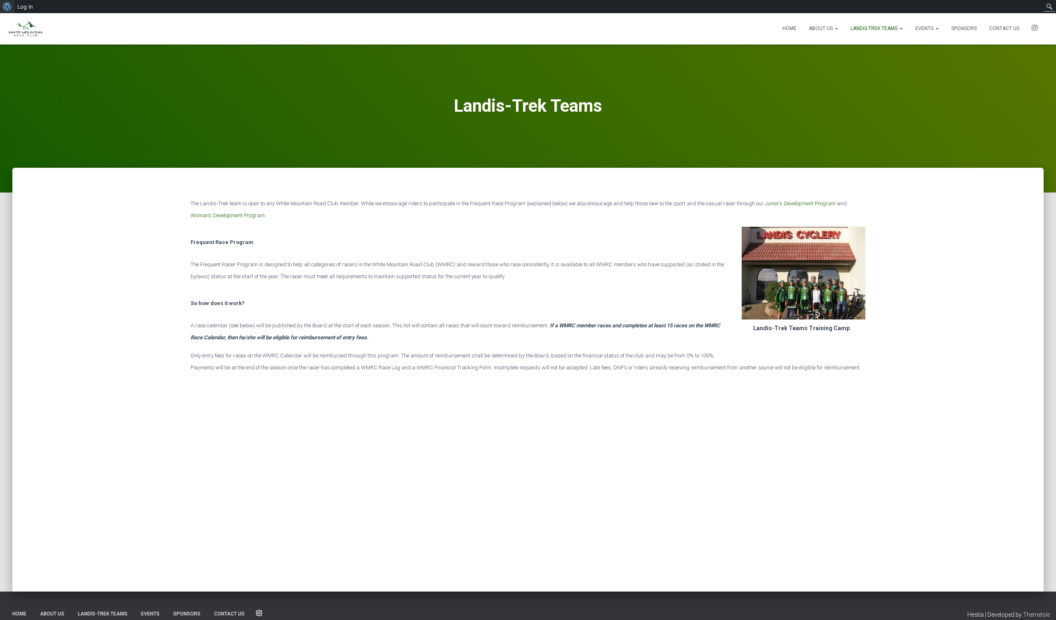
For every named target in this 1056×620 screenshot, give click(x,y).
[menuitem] (7, 6)
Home (790, 28)
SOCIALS (1034, 28)
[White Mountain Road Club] (25, 29)
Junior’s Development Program (800, 203)
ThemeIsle (1036, 614)
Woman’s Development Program (228, 215)
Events (925, 28)
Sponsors (964, 28)
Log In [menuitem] (25, 6)
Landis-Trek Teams (875, 28)
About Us (821, 28)
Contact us (1004, 28)
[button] (836, 28)
